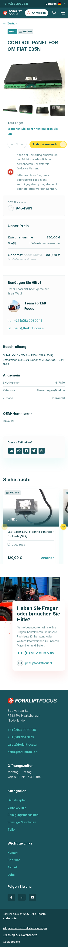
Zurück (12, 23)
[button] (62, 12)
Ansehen (47, 558)
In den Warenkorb (45, 144)
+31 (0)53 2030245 (16, 3)
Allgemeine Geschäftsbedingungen (25, 928)
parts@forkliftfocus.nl (38, 663)
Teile (11, 829)
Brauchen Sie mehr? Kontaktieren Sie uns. (33, 131)
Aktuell (13, 867)
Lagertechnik (17, 807)
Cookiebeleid (11, 941)
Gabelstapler (17, 800)
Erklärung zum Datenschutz (20, 934)
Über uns (14, 860)
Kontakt (13, 852)
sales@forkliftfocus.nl (23, 744)
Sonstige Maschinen (22, 822)
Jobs (11, 874)
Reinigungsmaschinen (23, 815)
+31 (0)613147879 (21, 737)
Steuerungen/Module (50, 390)
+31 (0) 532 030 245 (35, 653)
